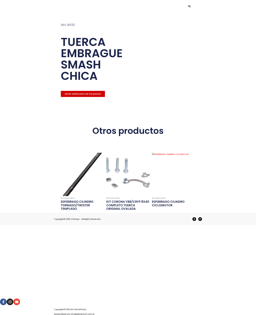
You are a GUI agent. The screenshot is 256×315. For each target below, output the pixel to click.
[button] (189, 6)
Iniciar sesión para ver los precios (83, 93)
